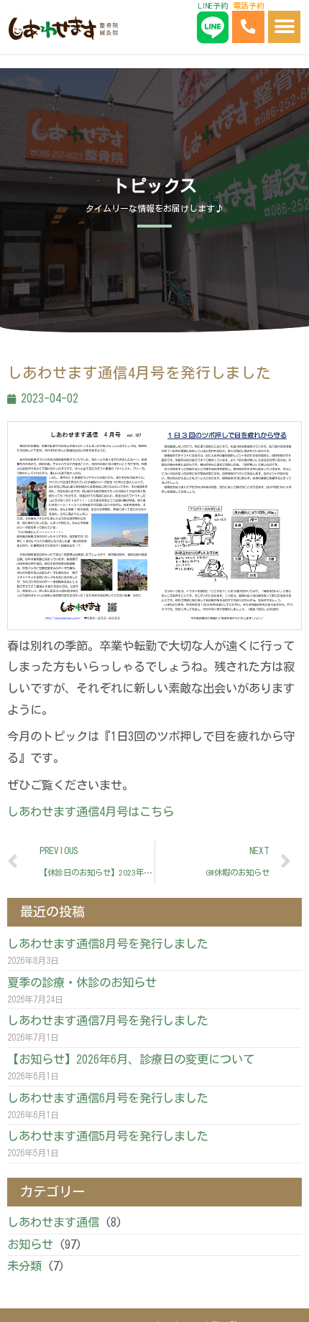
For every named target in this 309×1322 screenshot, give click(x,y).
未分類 (24, 1266)
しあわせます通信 (53, 1222)
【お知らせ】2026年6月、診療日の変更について (130, 1059)
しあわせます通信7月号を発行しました (107, 1020)
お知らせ (30, 1244)
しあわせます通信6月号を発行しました (107, 1098)
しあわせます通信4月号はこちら (90, 811)
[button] (284, 27)
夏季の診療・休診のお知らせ (82, 982)
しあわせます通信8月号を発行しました (107, 944)
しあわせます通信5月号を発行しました (107, 1136)
